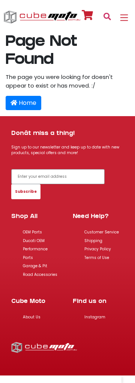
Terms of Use (96, 257)
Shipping (93, 241)
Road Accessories (40, 274)
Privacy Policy (97, 249)
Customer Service (101, 232)
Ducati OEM (34, 241)
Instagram (94, 317)
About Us (31, 317)
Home (26, 102)
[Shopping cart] (87, 16)
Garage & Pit (35, 266)
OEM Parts (32, 232)
